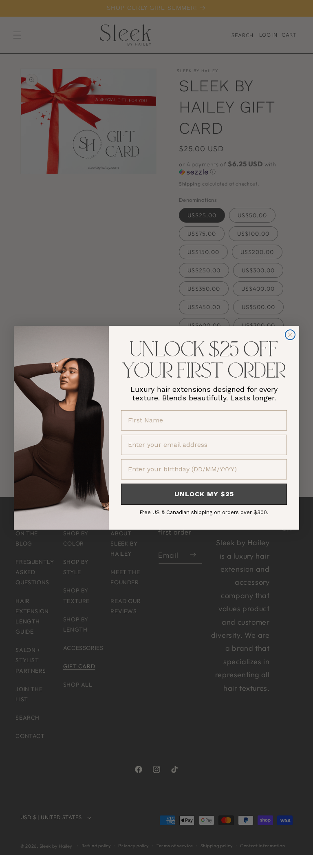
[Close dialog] (290, 335)
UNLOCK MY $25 (204, 494)
